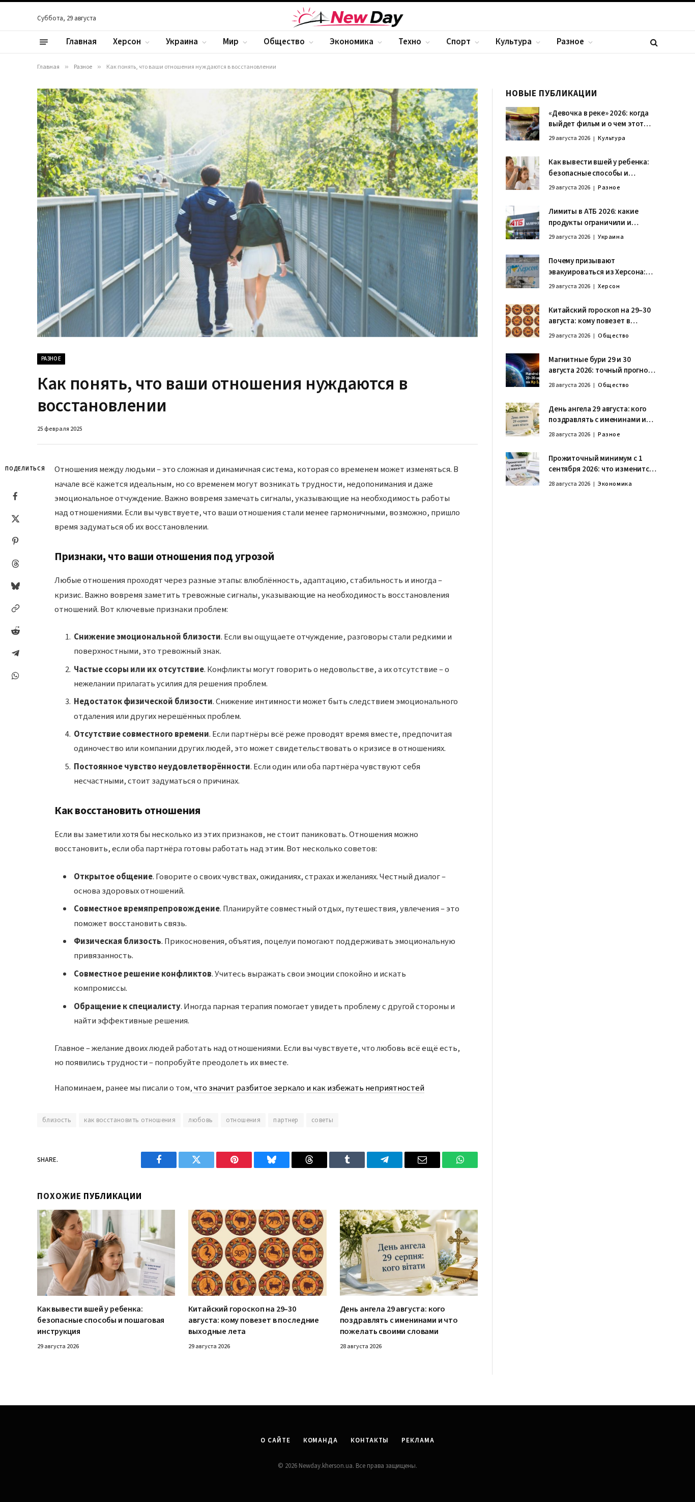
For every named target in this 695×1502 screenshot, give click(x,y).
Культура (514, 42)
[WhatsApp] (15, 675)
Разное (570, 42)
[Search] (653, 42)
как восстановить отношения (130, 1120)
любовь (200, 1120)
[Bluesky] (15, 586)
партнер (286, 1120)
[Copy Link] (15, 608)
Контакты (370, 1440)
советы (322, 1120)
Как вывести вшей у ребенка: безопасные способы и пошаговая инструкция (100, 1320)
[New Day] (347, 19)
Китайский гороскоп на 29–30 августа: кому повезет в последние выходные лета (253, 1320)
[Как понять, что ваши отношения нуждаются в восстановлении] (257, 213)
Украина (182, 42)
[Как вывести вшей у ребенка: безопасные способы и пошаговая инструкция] (106, 1253)
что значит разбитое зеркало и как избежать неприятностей (308, 1088)
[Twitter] (15, 519)
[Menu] (44, 42)
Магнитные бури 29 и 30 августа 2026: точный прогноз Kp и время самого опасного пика (600, 365)
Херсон (127, 42)
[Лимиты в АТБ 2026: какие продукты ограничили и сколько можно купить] (522, 222)
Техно (409, 42)
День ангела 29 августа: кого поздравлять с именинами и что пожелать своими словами (399, 1320)
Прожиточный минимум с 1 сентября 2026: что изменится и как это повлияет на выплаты (602, 464)
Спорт (458, 42)
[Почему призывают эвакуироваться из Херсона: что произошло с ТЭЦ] (522, 271)
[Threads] (15, 563)
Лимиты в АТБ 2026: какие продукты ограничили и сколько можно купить (593, 218)
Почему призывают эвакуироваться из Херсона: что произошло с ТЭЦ (597, 266)
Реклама (417, 1440)
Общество (284, 42)
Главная (81, 42)
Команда (320, 1440)
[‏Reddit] (15, 631)
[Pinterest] (15, 541)
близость (56, 1120)
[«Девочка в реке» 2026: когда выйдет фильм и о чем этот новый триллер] (522, 124)
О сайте (275, 1440)
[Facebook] (15, 496)
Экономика (351, 42)
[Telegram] (15, 653)
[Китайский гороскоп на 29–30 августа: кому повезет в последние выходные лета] (257, 1253)
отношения (243, 1120)
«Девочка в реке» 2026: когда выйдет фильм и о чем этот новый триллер (598, 119)
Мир (231, 42)
